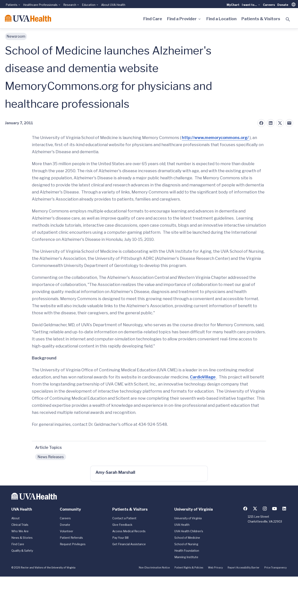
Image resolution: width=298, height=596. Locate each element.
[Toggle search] (288, 19)
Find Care (152, 18)
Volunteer (66, 531)
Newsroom (15, 36)
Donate (282, 4)
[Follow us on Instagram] (264, 508)
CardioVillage (203, 377)
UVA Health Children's (188, 531)
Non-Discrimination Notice (154, 567)
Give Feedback (122, 524)
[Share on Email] (289, 123)
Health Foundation (186, 550)
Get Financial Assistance (129, 544)
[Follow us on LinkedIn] (284, 508)
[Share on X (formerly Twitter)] (280, 123)
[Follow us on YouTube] (274, 508)
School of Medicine (187, 537)
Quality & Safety (22, 550)
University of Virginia (188, 518)
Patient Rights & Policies (189, 567)
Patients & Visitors (260, 18)
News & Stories (22, 537)
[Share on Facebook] (261, 123)
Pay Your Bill (120, 537)
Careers (269, 4)
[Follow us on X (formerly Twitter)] (255, 508)
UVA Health (182, 524)
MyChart (233, 4)
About (15, 518)
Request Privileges (73, 544)
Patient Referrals (71, 537)
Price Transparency (275, 567)
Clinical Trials (19, 524)
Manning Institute (186, 557)
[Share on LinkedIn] (270, 123)
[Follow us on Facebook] (245, 508)
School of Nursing (186, 544)
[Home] (28, 18)
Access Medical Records (129, 531)
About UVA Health (113, 4)
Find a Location (221, 18)
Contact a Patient (124, 518)
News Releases (51, 457)
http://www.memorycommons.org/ (216, 137)
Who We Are (20, 531)
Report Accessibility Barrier (243, 567)
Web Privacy (215, 567)
